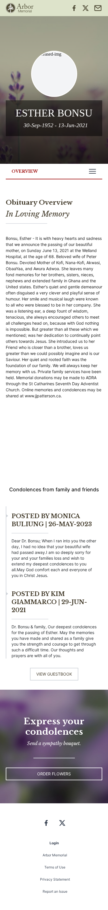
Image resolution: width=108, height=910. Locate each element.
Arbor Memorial (55, 855)
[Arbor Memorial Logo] (19, 8)
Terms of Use (54, 867)
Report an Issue (55, 891)
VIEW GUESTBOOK (54, 674)
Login (54, 843)
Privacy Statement (55, 879)
